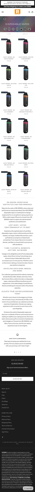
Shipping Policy (7, 422)
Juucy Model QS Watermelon (9, 137)
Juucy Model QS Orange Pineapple (26, 110)
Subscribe (17, 379)
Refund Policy (6, 419)
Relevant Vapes (12, 442)
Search (4, 392)
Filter (9, 34)
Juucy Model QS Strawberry (26, 137)
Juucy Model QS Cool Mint (26, 163)
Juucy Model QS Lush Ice (26, 84)
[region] (17, 341)
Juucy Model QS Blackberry (9, 110)
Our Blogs (5, 401)
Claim (3, 398)
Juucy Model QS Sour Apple (9, 84)
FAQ (3, 395)
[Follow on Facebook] (2, 437)
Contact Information (8, 429)
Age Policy (5, 432)
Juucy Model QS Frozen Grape (26, 190)
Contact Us (5, 407)
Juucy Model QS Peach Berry (9, 57)
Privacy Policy (6, 416)
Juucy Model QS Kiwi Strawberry (26, 57)
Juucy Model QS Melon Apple (9, 163)
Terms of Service (7, 425)
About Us (4, 404)
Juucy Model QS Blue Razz (8, 190)
